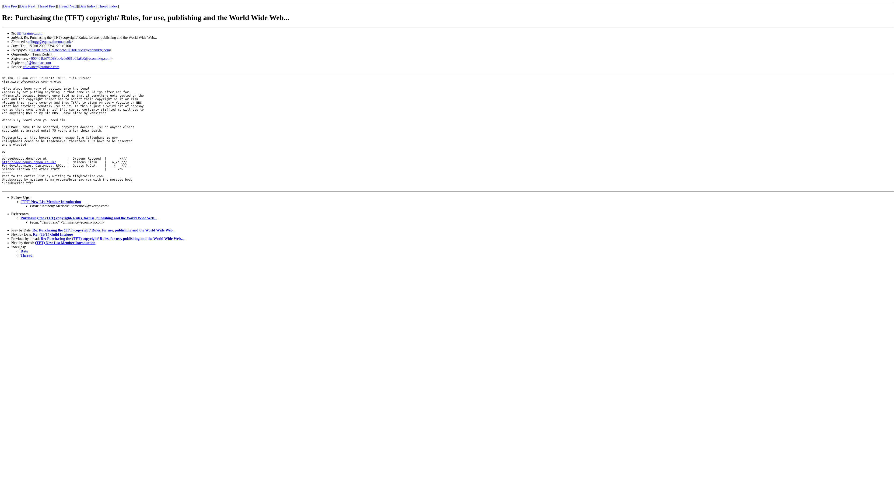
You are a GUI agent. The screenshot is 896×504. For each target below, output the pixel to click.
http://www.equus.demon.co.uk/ (29, 162)
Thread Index (108, 6)
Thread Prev (47, 6)
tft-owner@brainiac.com (41, 67)
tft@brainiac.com (29, 33)
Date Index (87, 6)
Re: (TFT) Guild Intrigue (53, 234)
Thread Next (67, 6)
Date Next (27, 6)
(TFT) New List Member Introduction (51, 202)
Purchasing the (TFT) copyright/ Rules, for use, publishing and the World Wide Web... (89, 218)
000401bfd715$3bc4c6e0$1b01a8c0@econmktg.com (70, 50)
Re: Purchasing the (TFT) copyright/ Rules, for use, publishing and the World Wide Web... (103, 230)
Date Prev (10, 6)
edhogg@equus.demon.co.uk (49, 42)
